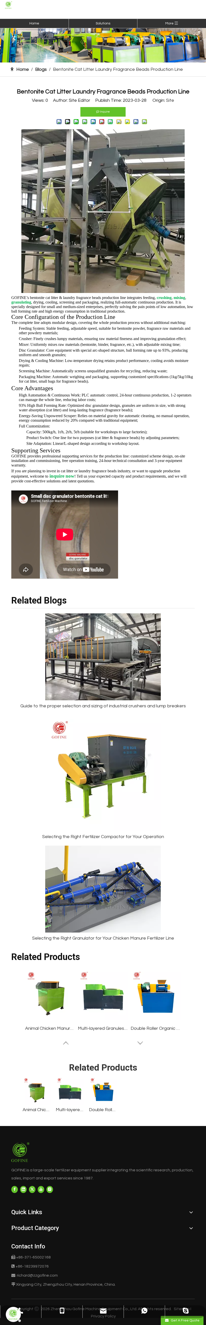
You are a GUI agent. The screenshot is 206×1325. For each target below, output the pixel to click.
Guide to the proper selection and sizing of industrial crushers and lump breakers (103, 706)
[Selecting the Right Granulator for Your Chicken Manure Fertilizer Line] (103, 889)
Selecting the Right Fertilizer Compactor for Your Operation (103, 836)
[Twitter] (32, 1190)
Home (34, 23)
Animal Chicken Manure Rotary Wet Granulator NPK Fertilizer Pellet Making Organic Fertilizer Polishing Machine (50, 1028)
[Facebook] (14, 1190)
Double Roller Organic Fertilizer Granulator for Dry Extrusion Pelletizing (156, 1028)
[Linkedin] (23, 1190)
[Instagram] (49, 1190)
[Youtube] (41, 1190)
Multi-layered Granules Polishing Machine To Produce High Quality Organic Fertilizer (103, 1028)
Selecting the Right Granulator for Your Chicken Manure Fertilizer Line (103, 938)
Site (170, 100)
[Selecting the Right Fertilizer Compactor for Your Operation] (103, 773)
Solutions (103, 23)
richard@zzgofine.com (37, 1275)
